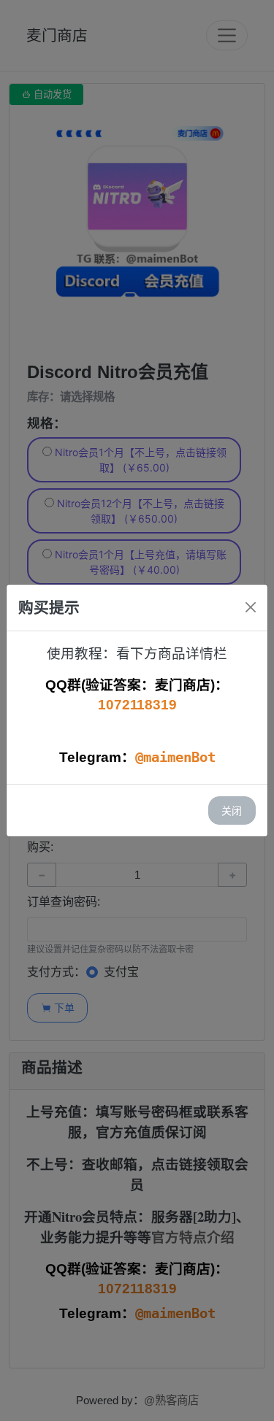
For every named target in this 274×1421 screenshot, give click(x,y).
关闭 (231, 810)
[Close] (251, 607)
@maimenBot (175, 757)
